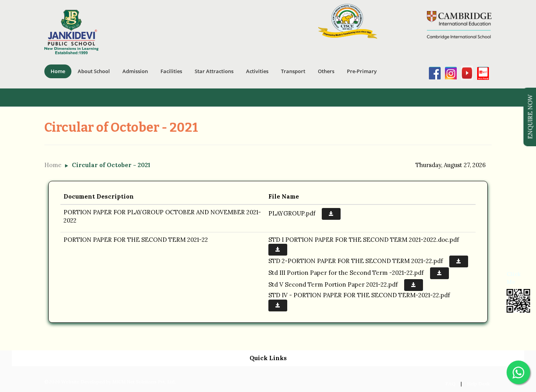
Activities (257, 71)
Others (326, 71)
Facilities (171, 71)
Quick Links (268, 358)
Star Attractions (214, 71)
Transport (293, 71)
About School (94, 71)
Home (58, 71)
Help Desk (478, 383)
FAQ (450, 383)
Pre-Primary (362, 71)
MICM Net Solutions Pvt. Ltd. (144, 382)
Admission (135, 71)
